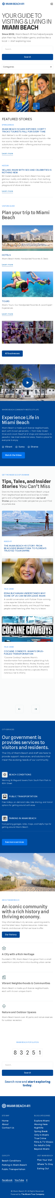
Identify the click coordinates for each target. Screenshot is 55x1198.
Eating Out (43, 1168)
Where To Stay (45, 1164)
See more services (14, 842)
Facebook (7, 1180)
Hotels (6, 255)
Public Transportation (23, 796)
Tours (6, 301)
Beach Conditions (20, 774)
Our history (11, 934)
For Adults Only (42, 1145)
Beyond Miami (42, 1149)
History (5, 166)
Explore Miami (42, 1120)
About (5, 1124)
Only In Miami (41, 1134)
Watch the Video (13, 455)
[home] (13, 3)
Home (5, 1120)
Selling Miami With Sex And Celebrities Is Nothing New (27, 171)
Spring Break (8, 125)
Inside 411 (8, 541)
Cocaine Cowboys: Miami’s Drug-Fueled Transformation (24, 652)
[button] (51, 4)
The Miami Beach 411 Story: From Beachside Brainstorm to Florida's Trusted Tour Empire (25, 548)
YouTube (19, 1180)
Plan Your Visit (44, 1160)
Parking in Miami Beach (22, 818)
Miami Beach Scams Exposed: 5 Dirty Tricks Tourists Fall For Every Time (24, 130)
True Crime (9, 589)
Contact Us (8, 1127)
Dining (8, 324)
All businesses (12, 353)
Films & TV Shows (43, 1142)
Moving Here (41, 1124)
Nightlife (38, 1127)
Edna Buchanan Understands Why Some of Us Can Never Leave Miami (25, 594)
